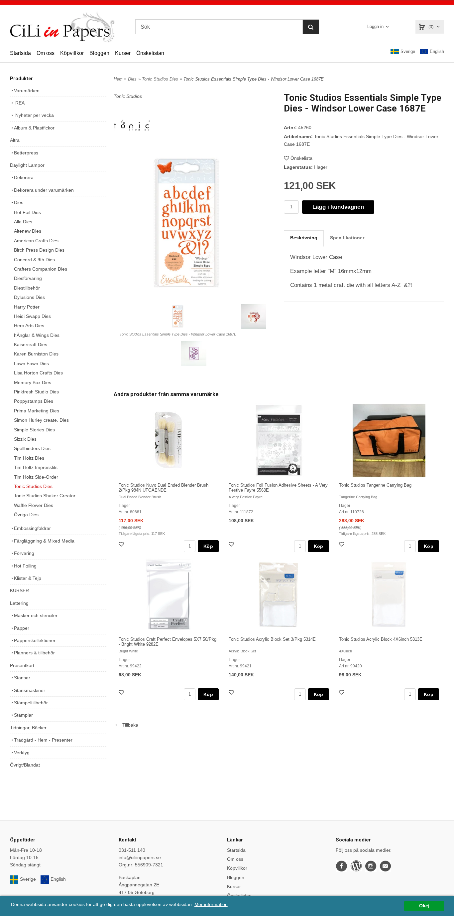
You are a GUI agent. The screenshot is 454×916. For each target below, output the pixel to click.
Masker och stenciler (35, 615)
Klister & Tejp (27, 578)
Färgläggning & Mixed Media (44, 541)
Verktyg (22, 752)
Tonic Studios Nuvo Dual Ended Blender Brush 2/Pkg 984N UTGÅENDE (163, 488)
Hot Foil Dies (27, 212)
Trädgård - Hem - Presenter (43, 740)
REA (19, 103)
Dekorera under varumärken (44, 190)
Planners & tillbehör (34, 652)
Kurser (123, 53)
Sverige (407, 51)
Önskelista (301, 158)
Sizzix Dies (25, 439)
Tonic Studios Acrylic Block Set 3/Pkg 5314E (272, 639)
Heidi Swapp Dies (32, 316)
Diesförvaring (28, 278)
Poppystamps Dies (33, 401)
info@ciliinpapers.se (140, 857)
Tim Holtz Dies (29, 458)
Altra (15, 140)
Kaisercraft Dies (30, 344)
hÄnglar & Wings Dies (36, 335)
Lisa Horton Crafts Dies (38, 372)
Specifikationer (347, 237)
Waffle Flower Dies (33, 505)
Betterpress (26, 152)
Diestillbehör (27, 288)
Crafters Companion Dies (40, 269)
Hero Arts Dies (29, 325)
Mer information (211, 904)
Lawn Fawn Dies (31, 363)
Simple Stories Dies (34, 429)
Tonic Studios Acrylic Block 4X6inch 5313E (380, 639)
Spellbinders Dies (32, 448)
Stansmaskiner (29, 690)
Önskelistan (150, 53)
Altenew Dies (27, 231)
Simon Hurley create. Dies (41, 420)
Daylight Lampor (27, 165)
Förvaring (24, 553)
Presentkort (22, 665)
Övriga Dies (26, 514)
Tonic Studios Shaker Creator (44, 495)
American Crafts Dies (36, 240)
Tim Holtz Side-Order (36, 477)
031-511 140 (132, 850)
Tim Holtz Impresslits (35, 467)
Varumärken (27, 90)
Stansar (22, 677)
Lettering (19, 603)
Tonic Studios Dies (33, 486)
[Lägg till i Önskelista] (122, 545)
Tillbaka (128, 725)
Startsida (20, 53)
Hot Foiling (25, 566)
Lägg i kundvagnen (338, 207)
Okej (424, 905)
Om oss (46, 53)
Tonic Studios (128, 96)
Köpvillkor (72, 53)
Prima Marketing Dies (36, 410)
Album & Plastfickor (34, 127)
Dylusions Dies (29, 297)
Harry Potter (27, 307)
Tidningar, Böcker (28, 727)
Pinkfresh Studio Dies (36, 391)
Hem (118, 79)
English (437, 51)
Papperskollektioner (35, 640)
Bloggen (99, 53)
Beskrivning (303, 237)
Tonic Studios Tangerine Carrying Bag (375, 485)
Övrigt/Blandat (25, 765)
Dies (18, 202)
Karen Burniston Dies (36, 353)
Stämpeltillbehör (31, 702)
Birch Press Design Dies (39, 250)
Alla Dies (23, 221)
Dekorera (24, 177)
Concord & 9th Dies (34, 259)
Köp (208, 546)
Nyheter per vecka (34, 115)
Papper (21, 628)
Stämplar (23, 715)
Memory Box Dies (32, 382)
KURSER (19, 590)
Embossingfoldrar (32, 528)
